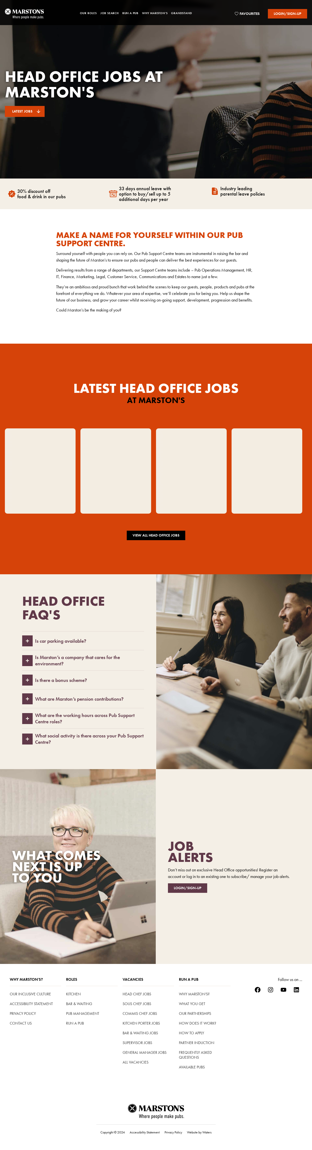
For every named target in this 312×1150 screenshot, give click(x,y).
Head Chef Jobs (137, 994)
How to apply (191, 1033)
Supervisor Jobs (137, 1042)
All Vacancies (135, 1062)
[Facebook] (257, 990)
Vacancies (133, 979)
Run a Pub (188, 979)
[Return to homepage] (24, 14)
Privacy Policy (23, 1013)
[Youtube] (283, 990)
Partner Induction (196, 1042)
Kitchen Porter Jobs (141, 1023)
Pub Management (82, 1013)
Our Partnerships (195, 1013)
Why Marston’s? (26, 979)
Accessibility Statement (31, 1003)
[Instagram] (270, 990)
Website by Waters (199, 1132)
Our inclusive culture (30, 994)
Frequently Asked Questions (195, 1055)
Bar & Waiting (79, 1003)
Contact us (21, 1023)
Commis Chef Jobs (140, 1013)
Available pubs (192, 1067)
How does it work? (197, 1023)
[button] (88, 13)
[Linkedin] (296, 990)
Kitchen (73, 994)
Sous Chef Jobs (137, 1003)
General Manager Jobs (144, 1052)
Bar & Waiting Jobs (140, 1033)
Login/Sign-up (287, 13)
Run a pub (75, 1023)
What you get (192, 1003)
